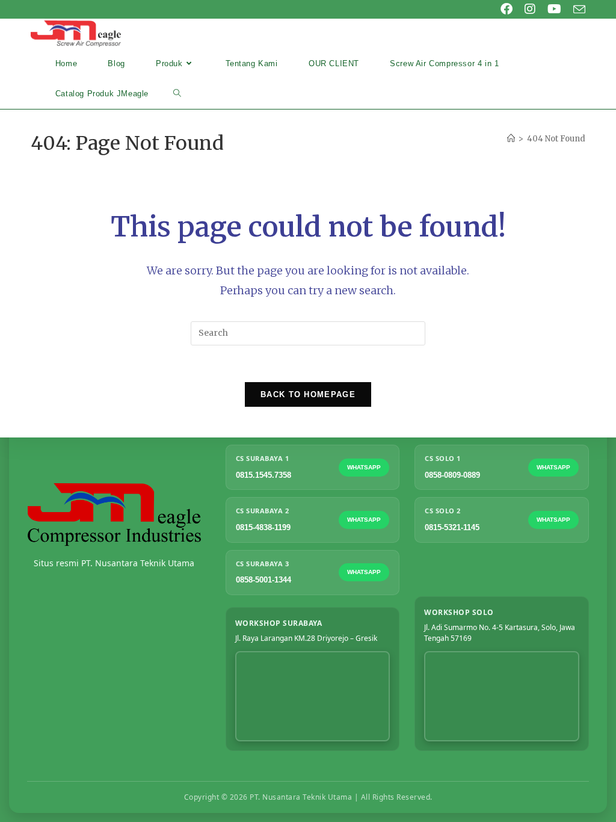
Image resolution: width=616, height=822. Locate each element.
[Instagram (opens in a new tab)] (530, 9)
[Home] (511, 138)
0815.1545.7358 (263, 475)
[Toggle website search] (177, 94)
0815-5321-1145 (452, 527)
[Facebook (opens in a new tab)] (506, 9)
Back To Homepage (308, 394)
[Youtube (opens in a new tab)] (554, 9)
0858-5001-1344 (263, 579)
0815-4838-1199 (263, 527)
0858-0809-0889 (452, 475)
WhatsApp (364, 467)
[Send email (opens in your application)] (576, 9)
